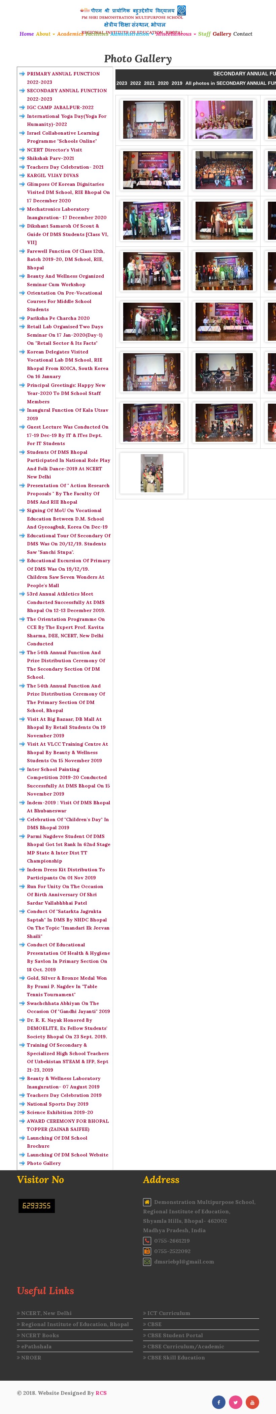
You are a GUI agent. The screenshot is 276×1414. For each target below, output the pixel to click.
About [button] (44, 33)
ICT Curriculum (168, 1313)
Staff (204, 33)
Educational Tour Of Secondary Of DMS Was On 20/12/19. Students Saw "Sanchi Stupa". (68, 544)
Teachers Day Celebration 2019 (64, 1095)
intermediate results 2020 (142, 1392)
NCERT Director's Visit (54, 150)
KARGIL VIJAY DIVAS (53, 175)
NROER (30, 1357)
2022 (135, 83)
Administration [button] (130, 33)
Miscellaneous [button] (174, 33)
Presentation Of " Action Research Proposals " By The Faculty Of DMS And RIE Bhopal (68, 493)
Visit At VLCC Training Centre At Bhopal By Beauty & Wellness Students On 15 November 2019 (67, 752)
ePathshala (35, 1346)
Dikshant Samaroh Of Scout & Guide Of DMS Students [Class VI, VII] (67, 234)
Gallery (222, 33)
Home (27, 33)
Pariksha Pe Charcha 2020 (58, 318)
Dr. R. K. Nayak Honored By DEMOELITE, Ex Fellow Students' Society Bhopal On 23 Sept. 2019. (67, 1028)
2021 (149, 83)
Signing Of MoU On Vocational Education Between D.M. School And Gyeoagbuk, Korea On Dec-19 (67, 518)
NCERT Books (39, 1335)
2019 (177, 83)
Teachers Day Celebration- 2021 (65, 167)
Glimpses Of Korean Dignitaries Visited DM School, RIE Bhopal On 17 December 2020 (68, 192)
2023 (121, 83)
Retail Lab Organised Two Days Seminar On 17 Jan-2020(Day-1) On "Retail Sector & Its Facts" (65, 335)
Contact (242, 33)
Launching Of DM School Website (67, 1155)
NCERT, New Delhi (46, 1313)
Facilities (96, 33)
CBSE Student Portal (174, 1335)
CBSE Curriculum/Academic (185, 1346)
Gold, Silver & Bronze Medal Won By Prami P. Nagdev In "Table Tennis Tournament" (67, 986)
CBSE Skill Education (175, 1357)
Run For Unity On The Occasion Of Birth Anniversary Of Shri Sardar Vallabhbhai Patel (65, 894)
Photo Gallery (44, 1163)
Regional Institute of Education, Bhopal (74, 1324)
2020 (163, 83)
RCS (101, 1392)
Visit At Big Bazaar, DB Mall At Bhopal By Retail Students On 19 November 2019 (66, 727)
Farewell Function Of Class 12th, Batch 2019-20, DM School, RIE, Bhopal (66, 259)
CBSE (154, 1324)
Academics (70, 33)
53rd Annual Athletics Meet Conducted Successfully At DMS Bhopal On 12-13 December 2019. (66, 602)
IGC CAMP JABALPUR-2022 (60, 107)
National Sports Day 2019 (58, 1104)
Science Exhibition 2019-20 (60, 1112)
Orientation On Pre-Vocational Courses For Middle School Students (64, 301)
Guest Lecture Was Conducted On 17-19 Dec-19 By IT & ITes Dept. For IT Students (68, 435)
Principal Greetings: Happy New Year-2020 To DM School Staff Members (66, 393)
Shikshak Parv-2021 (50, 158)
